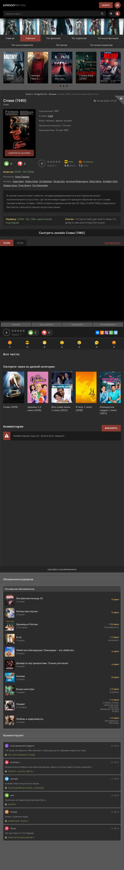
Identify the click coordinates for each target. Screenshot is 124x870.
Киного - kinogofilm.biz (36, 94)
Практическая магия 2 (21, 837)
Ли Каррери (45, 181)
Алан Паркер (22, 176)
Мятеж (12, 804)
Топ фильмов (53, 38)
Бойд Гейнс (95, 181)
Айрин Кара (31, 181)
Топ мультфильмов (108, 38)
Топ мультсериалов (22, 45)
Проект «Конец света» (21, 771)
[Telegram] (116, 333)
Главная (10, 38)
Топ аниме (61, 45)
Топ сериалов (79, 38)
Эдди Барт (18, 181)
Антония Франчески (77, 181)
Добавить (111, 428)
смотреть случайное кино (62, 569)
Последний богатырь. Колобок (26, 788)
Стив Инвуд (24, 185)
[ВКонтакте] (97, 333)
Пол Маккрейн (40, 185)
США (50, 115)
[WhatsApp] (111, 333)
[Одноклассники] (102, 333)
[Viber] (106, 333)
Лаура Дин (59, 181)
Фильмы (53, 94)
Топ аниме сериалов (101, 45)
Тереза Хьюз (10, 185)
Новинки (30, 38)
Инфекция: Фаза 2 (18, 821)
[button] (57, 86)
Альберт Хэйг (110, 181)
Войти (105, 5)
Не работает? (113, 243)
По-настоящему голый (21, 754)
